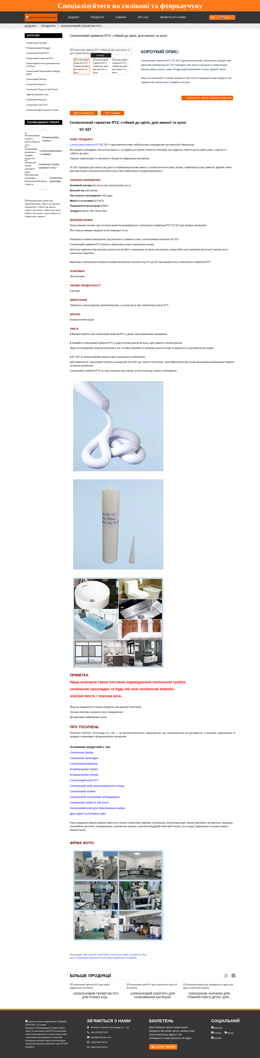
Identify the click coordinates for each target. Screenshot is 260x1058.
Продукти (97, 17)
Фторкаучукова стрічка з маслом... (50, 139)
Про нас (143, 17)
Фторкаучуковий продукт (38, 48)
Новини (120, 17)
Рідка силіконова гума (37, 94)
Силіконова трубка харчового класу (48, 166)
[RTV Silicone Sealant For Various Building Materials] (96, 986)
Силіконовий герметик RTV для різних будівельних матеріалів (106, 957)
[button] (43, 129)
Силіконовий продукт (36, 43)
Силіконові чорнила (36, 84)
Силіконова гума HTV (37, 105)
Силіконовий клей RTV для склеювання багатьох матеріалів (152, 995)
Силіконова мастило (36, 99)
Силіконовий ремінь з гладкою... (51, 152)
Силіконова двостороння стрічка (42, 110)
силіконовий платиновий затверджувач (43, 72)
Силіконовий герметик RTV (81, 25)
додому (73, 17)
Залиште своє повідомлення (209, 97)
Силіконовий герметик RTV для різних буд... (96, 995)
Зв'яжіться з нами (173, 17)
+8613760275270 (99, 1042)
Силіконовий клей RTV (37, 53)
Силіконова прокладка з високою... (56, 180)
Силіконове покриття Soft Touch (42, 89)
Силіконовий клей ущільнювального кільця (43, 64)
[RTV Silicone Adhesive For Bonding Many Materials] (153, 986)
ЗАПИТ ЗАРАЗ (165, 1046)
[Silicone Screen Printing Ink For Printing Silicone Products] (209, 986)
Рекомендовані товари (47, 1028)
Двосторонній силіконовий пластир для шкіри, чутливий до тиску (115, 954)
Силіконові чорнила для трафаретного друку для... (209, 995)
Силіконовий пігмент (36, 79)
